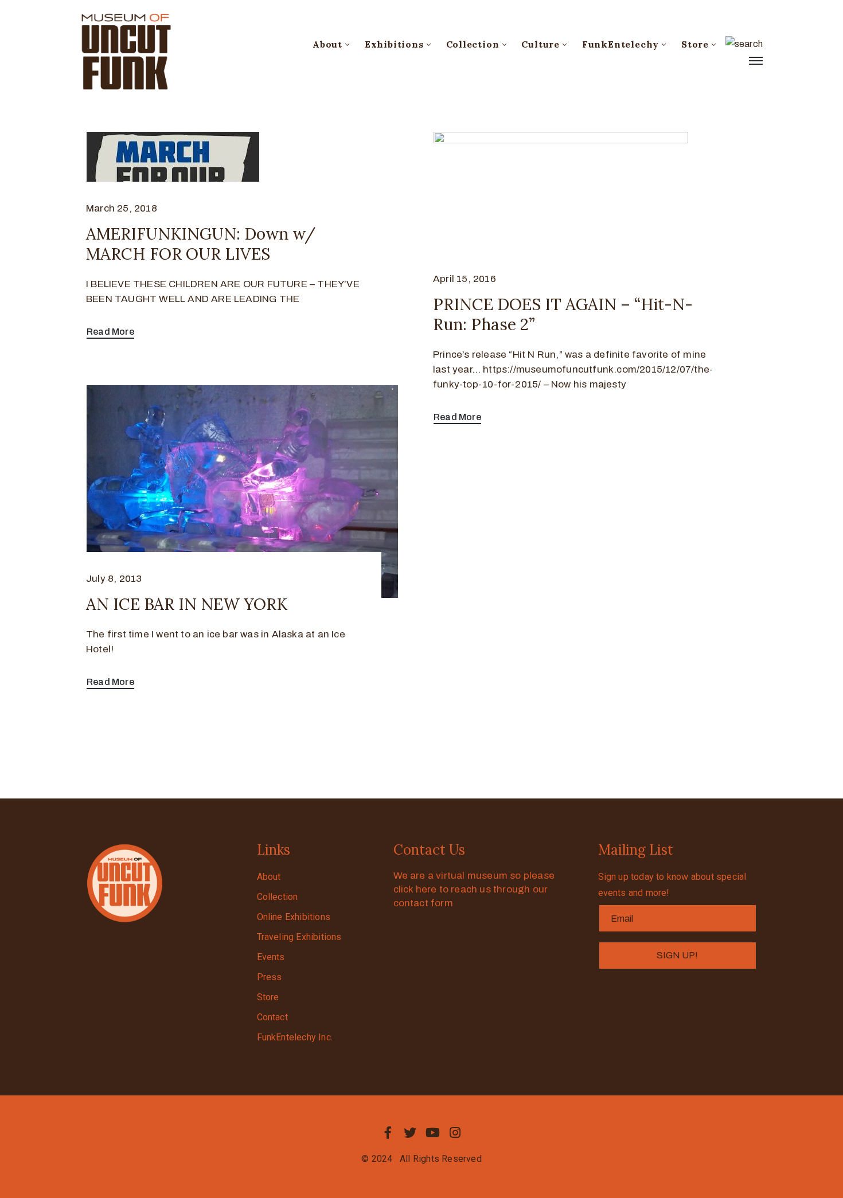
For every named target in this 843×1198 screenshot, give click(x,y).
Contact (272, 1017)
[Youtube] (433, 1132)
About (327, 44)
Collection (472, 44)
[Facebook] (387, 1132)
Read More (110, 331)
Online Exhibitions (294, 916)
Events (271, 957)
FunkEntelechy (620, 44)
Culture (540, 44)
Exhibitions (394, 44)
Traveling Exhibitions (299, 936)
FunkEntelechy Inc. (295, 1037)
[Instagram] (455, 1132)
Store (695, 44)
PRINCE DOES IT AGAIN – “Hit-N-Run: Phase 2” (563, 314)
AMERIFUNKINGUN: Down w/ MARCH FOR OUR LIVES (200, 244)
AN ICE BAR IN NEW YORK (186, 604)
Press (269, 977)
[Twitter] (410, 1132)
